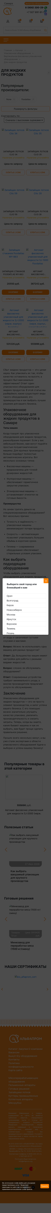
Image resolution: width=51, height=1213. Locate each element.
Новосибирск (14, 609)
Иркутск (11, 619)
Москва (11, 614)
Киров (10, 605)
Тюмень (11, 628)
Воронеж (12, 623)
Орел (9, 595)
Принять (44, 1186)
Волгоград (12, 600)
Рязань (10, 633)
